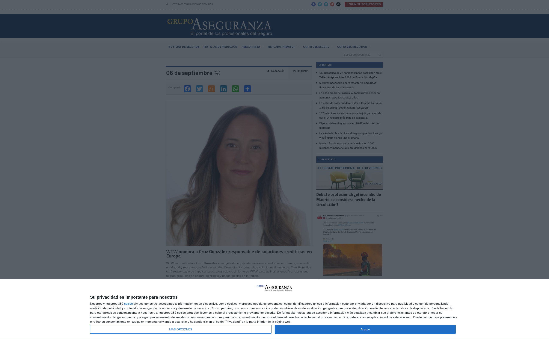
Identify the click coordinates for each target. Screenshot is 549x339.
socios (128, 303)
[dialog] (274, 309)
